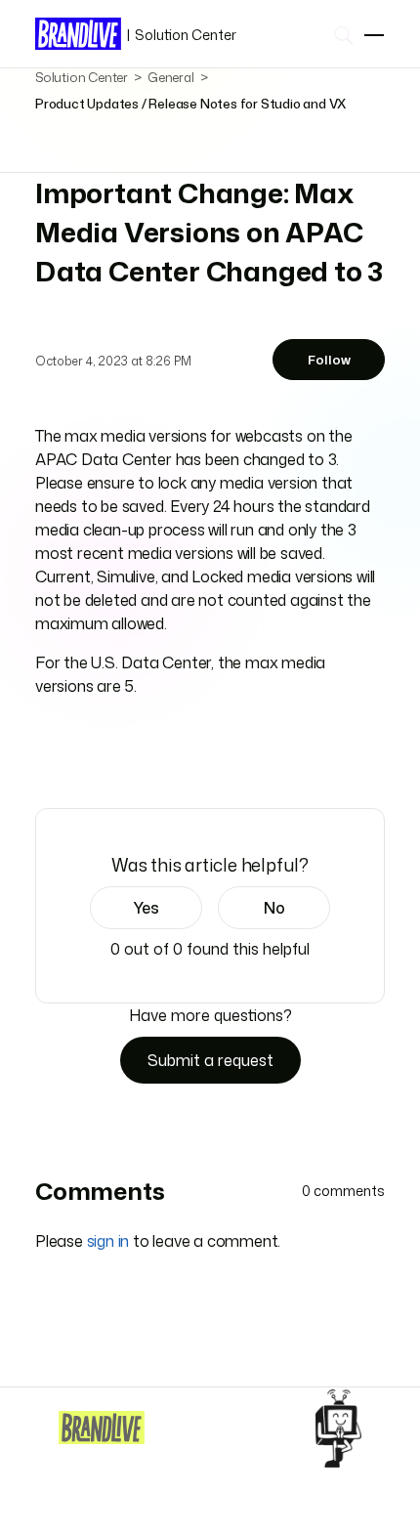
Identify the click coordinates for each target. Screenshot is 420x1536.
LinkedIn (101, 753)
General (170, 77)
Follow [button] (329, 359)
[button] (146, 907)
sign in (108, 1241)
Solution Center (181, 34)
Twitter (73, 753)
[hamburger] (374, 35)
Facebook (46, 752)
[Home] (102, 1427)
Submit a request (210, 1060)
